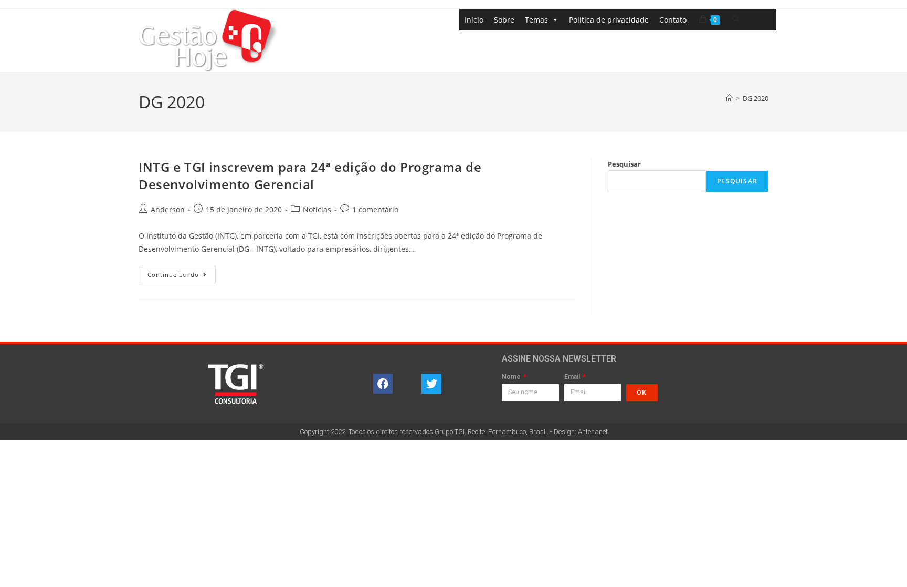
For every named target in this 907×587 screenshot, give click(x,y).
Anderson (168, 209)
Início (474, 20)
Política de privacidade (609, 20)
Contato (673, 20)
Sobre (504, 20)
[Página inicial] (729, 98)
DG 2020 (755, 98)
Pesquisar (624, 164)
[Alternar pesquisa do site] (736, 19)
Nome (512, 377)
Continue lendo (181, 272)
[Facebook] (383, 384)
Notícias (317, 209)
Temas (536, 20)
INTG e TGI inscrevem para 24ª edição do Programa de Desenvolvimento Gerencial (310, 175)
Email (573, 377)
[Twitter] (431, 384)
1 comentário (375, 209)
